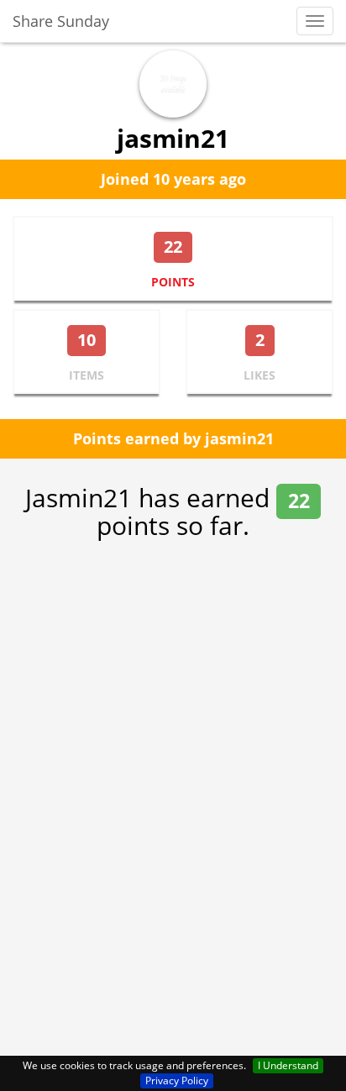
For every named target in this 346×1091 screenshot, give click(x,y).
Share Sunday (61, 21)
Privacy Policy (176, 1080)
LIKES (259, 375)
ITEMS (86, 375)
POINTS (173, 282)
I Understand (288, 1065)
